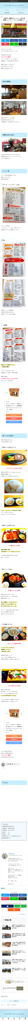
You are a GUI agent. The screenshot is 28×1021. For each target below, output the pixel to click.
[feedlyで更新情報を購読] (11, 884)
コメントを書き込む (14, 1001)
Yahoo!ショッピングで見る (14, 421)
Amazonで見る (14, 415)
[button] (25, 471)
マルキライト (11, 853)
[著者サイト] (9, 884)
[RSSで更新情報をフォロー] (13, 884)
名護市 (3, 888)
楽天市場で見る (14, 418)
